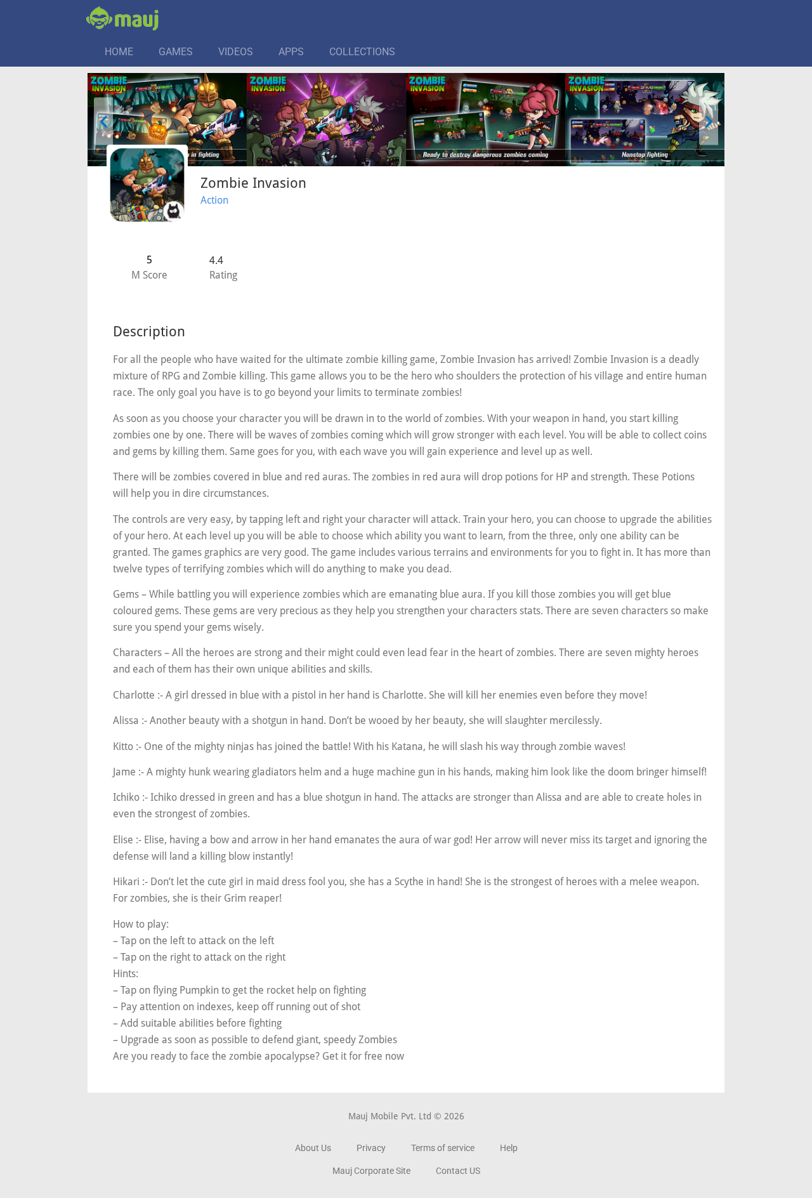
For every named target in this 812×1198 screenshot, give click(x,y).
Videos (235, 52)
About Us (313, 1148)
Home (119, 52)
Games (176, 52)
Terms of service (443, 1148)
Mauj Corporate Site (371, 1171)
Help (509, 1148)
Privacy (371, 1148)
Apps (291, 52)
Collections (362, 52)
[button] (103, 121)
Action (214, 200)
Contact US (458, 1171)
